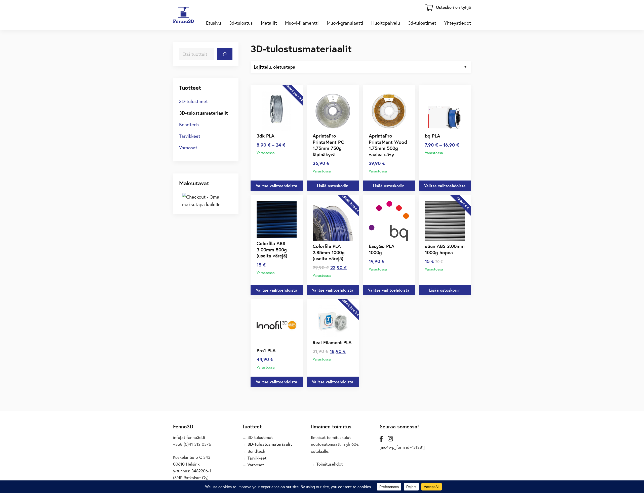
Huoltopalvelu (385, 23)
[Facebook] (381, 439)
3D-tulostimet (193, 101)
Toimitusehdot (329, 464)
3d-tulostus (241, 23)
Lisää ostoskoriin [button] (332, 185)
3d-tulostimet (422, 23)
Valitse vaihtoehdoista (276, 185)
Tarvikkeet (189, 136)
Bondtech (189, 124)
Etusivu (213, 23)
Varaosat (188, 147)
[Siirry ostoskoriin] (429, 9)
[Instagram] (390, 439)
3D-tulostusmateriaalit (203, 113)
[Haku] (224, 54)
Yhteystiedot (457, 23)
